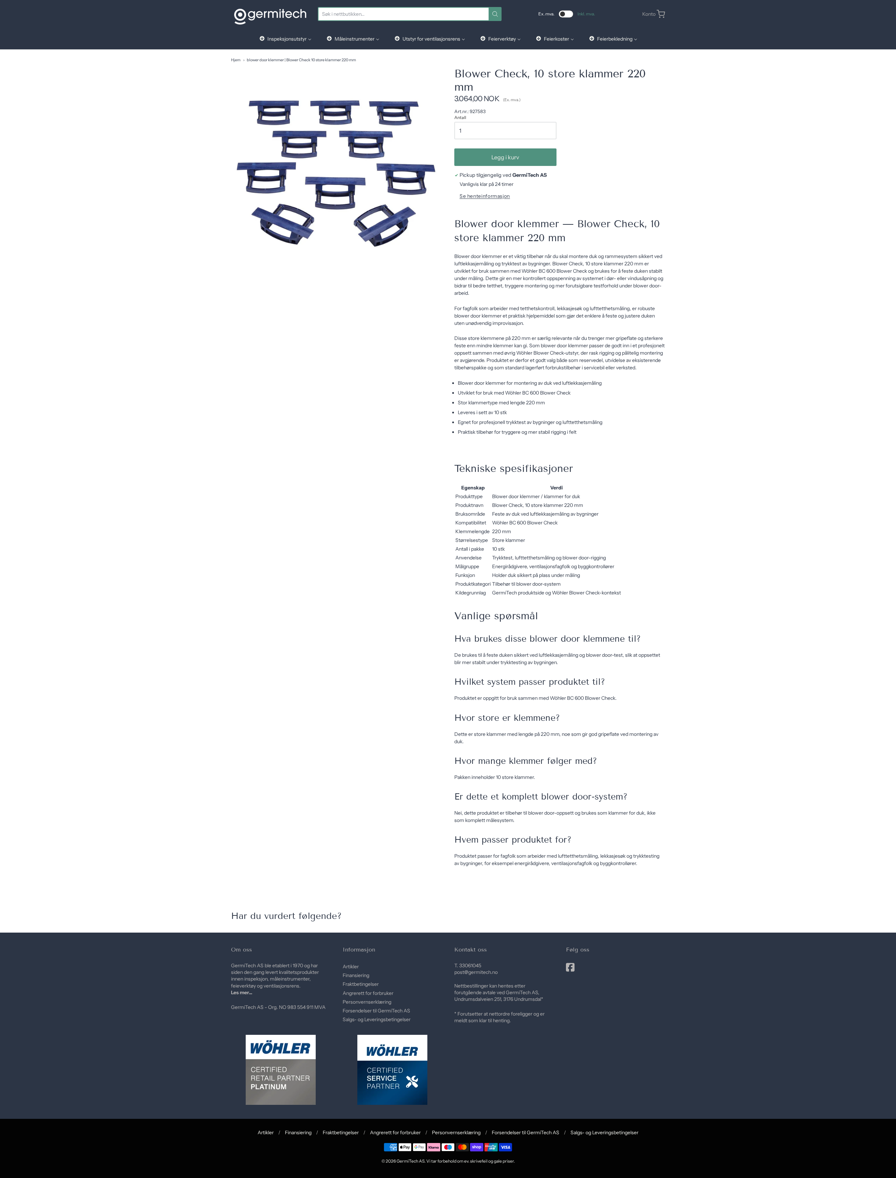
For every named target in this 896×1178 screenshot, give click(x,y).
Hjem (235, 59)
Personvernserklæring (367, 1002)
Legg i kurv (505, 157)
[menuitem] (285, 38)
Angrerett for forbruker (368, 993)
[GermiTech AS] (270, 14)
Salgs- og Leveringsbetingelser (377, 1019)
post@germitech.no (476, 972)
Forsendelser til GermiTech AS (376, 1011)
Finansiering (356, 975)
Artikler (351, 966)
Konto (649, 14)
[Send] (495, 14)
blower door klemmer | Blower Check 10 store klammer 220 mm (301, 59)
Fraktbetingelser (361, 984)
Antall (460, 117)
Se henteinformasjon (485, 196)
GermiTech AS (411, 1161)
